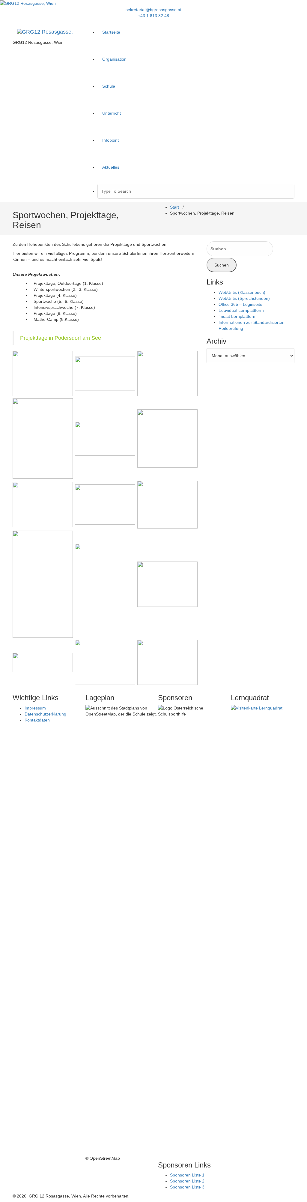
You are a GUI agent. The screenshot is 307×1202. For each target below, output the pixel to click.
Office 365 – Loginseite (240, 304)
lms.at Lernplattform (238, 316)
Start (174, 207)
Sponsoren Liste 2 (187, 1181)
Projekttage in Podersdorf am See (60, 338)
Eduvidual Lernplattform (241, 310)
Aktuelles (110, 167)
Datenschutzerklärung (45, 714)
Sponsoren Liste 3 (187, 1187)
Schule (108, 86)
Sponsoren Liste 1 (187, 1175)
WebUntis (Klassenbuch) (242, 292)
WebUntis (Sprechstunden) (244, 298)
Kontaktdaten (37, 720)
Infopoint (110, 140)
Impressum (35, 708)
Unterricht (111, 113)
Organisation (114, 59)
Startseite (111, 32)
